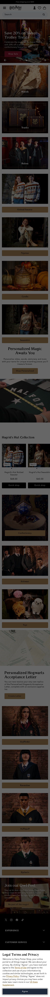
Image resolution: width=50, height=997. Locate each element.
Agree (25, 992)
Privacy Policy (12, 976)
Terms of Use (21, 968)
